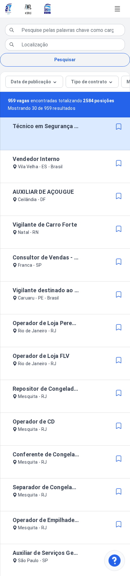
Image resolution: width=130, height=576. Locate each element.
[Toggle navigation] (117, 9)
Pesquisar (65, 59)
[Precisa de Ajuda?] (115, 561)
